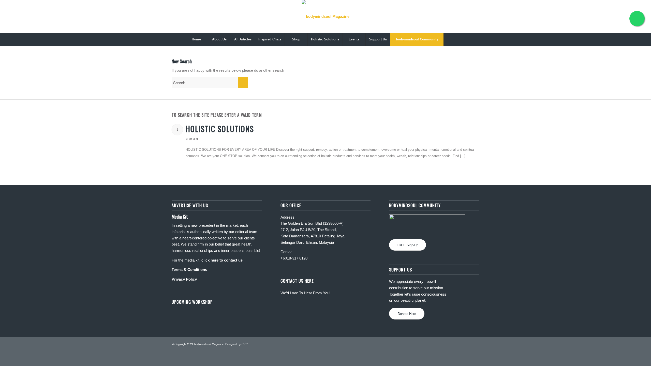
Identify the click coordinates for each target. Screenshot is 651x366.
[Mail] (626, 16)
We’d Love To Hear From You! (305, 293)
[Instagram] (611, 16)
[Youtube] (619, 16)
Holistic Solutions (220, 128)
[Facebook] (604, 16)
